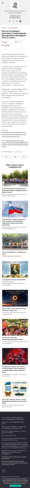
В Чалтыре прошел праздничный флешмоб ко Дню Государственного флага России (15, 190)
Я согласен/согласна (15, 485)
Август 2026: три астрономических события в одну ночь (14, 309)
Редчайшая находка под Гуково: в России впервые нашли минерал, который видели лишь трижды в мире (14, 369)
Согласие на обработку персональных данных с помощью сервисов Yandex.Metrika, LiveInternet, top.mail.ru (15, 463)
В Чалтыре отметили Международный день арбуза (12, 338)
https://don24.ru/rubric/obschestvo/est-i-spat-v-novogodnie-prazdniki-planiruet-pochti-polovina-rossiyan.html (14, 134)
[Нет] (28, 482)
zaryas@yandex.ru (15, 17)
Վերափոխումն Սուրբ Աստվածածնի (14, 279)
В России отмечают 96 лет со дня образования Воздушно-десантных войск (14, 401)
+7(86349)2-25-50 (15, 16)
